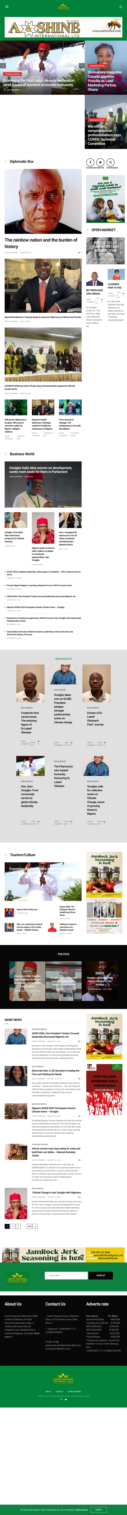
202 (29, 1226)
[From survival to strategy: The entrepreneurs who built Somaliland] (70, 407)
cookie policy (81, 1510)
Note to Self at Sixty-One (27, 909)
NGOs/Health (27, 708)
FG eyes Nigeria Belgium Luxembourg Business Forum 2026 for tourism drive (39, 585)
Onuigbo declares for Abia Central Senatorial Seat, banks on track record (44, 981)
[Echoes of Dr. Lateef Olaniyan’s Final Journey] (96, 683)
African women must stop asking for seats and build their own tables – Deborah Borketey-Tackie (56, 1152)
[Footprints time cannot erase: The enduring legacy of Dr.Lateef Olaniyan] (30, 683)
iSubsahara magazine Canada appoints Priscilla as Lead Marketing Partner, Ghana (105, 81)
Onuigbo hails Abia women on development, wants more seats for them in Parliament (40, 470)
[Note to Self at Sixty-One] (9, 912)
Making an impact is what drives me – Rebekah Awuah (68, 927)
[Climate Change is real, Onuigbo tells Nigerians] (16, 1203)
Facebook (89, 168)
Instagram (109, 168)
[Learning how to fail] (116, 274)
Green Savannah (11, 252)
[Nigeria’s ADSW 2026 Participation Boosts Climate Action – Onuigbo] (16, 1111)
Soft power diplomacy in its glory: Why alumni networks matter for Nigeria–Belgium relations (16, 426)
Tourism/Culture (12, 74)
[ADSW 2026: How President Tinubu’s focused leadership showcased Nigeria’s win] (16, 1036)
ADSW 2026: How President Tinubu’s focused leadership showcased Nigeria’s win (41, 596)
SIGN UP (100, 1275)
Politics (44, 973)
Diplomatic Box (21, 161)
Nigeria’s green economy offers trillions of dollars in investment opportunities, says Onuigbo (43, 554)
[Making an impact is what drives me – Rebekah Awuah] (52, 927)
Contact (59, 1392)
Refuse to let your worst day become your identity (105, 249)
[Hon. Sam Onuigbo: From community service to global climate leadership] (30, 766)
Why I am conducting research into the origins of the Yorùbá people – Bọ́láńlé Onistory (29, 927)
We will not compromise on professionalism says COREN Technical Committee (104, 135)
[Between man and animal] (94, 277)
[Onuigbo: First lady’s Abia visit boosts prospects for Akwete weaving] (16, 520)
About (48, 1392)
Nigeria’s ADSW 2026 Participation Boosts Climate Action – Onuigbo (35, 607)
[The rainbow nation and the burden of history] (43, 201)
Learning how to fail (115, 286)
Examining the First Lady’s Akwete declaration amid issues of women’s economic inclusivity (38, 82)
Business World (97, 66)
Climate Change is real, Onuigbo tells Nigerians (57, 1192)
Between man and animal (94, 292)
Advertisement (74, 1392)
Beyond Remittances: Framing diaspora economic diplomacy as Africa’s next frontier (43, 317)
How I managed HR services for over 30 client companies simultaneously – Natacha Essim (68, 538)
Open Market (104, 230)
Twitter (99, 168)
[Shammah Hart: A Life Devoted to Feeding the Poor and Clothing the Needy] (16, 1076)
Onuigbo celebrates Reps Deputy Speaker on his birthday (81, 981)
